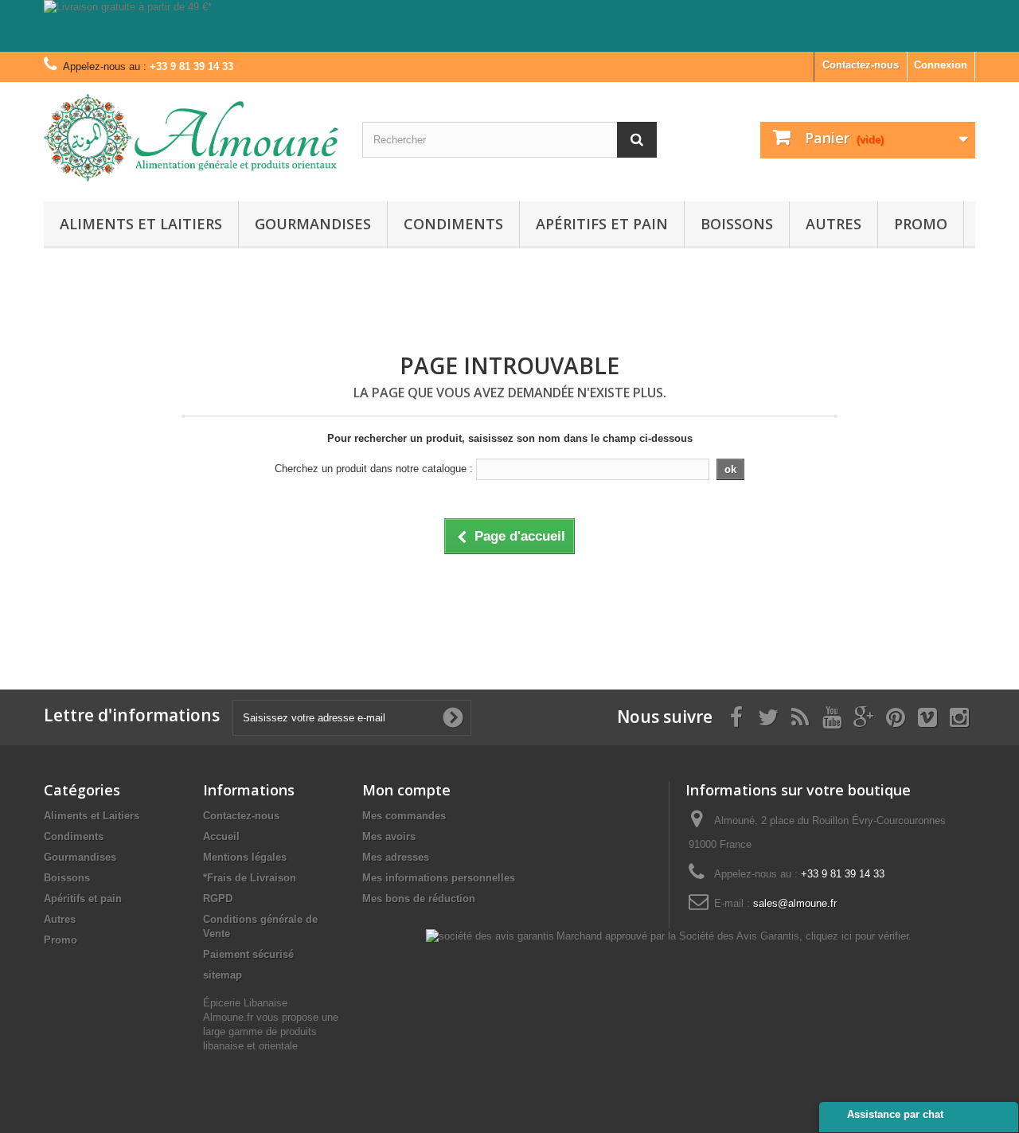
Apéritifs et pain (602, 223)
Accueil (221, 836)
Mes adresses (395, 857)
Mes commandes (404, 816)
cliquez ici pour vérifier (857, 936)
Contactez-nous (860, 65)
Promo (920, 223)
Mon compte (406, 789)
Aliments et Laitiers (141, 223)
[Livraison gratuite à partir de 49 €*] (509, 26)
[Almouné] (191, 138)
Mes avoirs (389, 836)
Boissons (737, 223)
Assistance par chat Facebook (895, 1120)
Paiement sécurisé (248, 954)
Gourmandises (313, 223)
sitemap (222, 975)
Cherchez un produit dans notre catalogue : (374, 469)
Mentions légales (245, 857)
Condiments (453, 223)
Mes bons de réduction (418, 898)
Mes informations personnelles (438, 878)
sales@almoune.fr (795, 903)
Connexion (940, 65)
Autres (833, 223)
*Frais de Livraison (249, 878)
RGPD (217, 898)
